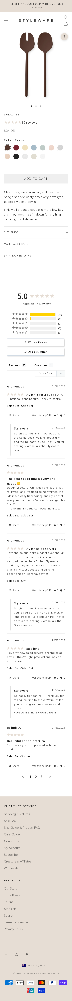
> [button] (50, 776)
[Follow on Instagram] (16, 954)
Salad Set (13, 406)
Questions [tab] (40, 365)
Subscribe (11, 854)
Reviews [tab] (14, 365)
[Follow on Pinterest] (27, 954)
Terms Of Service (16, 922)
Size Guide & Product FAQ (22, 827)
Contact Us (11, 841)
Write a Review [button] (38, 342)
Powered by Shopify (48, 974)
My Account (12, 848)
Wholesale (11, 868)
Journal (9, 902)
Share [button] (15, 415)
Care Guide (12, 834)
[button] (56, 415)
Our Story (10, 888)
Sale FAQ (10, 820)
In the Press (12, 895)
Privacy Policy (13, 929)
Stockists (10, 908)
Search (9, 915)
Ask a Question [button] (37, 352)
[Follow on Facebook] (6, 954)
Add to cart (36, 178)
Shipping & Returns (17, 814)
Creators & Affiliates (17, 861)
